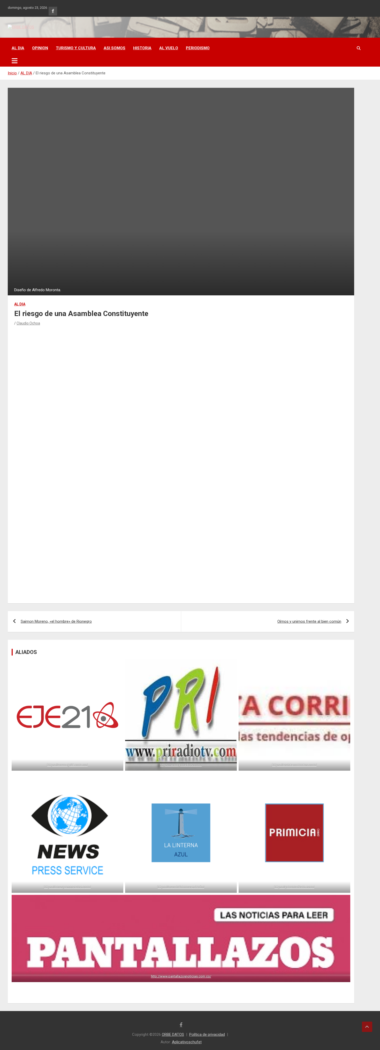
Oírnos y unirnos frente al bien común (309, 621)
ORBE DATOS (173, 1034)
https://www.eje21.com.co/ (67, 765)
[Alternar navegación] (14, 61)
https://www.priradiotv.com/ (181, 765)
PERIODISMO (198, 48)
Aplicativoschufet (187, 1042)
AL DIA (18, 48)
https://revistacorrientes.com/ (294, 765)
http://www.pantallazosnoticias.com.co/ (181, 976)
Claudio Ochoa (28, 323)
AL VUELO (168, 48)
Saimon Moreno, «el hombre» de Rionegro (56, 621)
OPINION (40, 48)
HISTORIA (142, 48)
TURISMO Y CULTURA (76, 48)
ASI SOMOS (114, 48)
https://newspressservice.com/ (67, 887)
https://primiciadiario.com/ (295, 887)
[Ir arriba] (367, 1027)
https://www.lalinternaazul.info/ (180, 887)
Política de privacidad (207, 1034)
